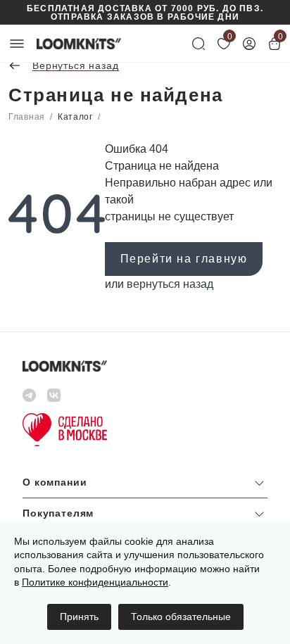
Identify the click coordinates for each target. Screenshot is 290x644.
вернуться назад (170, 284)
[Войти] (249, 44)
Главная (26, 117)
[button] (145, 486)
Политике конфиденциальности (95, 582)
